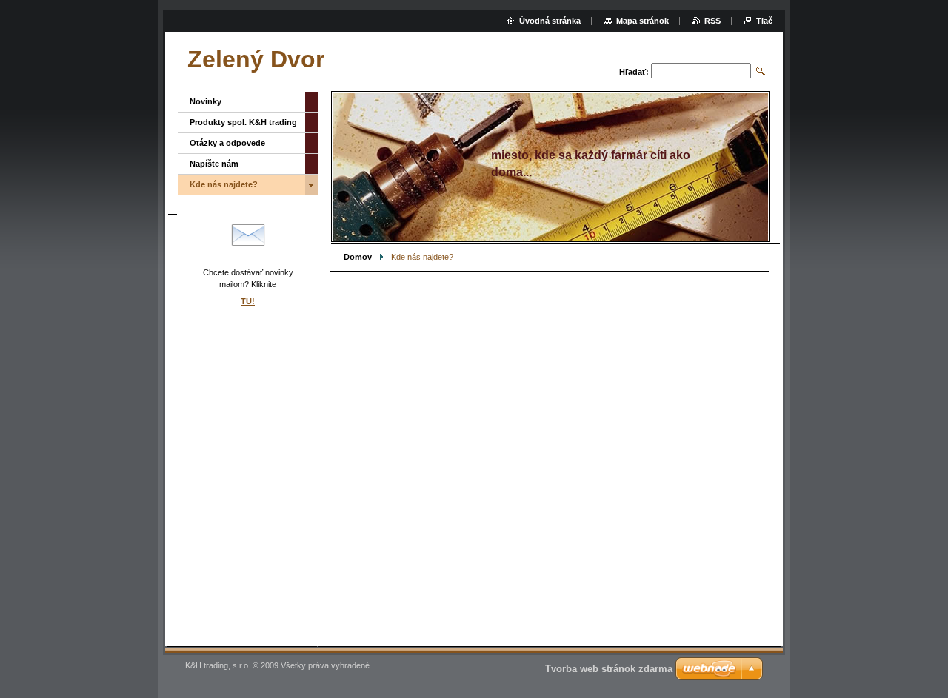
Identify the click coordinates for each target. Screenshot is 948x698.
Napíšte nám (214, 163)
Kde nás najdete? (224, 184)
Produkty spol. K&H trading (243, 122)
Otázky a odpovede (227, 142)
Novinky (205, 101)
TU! (248, 301)
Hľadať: (634, 71)
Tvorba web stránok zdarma (608, 668)
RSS (712, 20)
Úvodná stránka (550, 20)
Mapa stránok (642, 20)
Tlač (764, 20)
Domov (358, 256)
